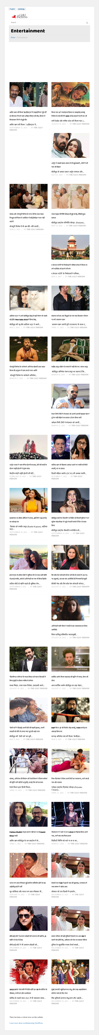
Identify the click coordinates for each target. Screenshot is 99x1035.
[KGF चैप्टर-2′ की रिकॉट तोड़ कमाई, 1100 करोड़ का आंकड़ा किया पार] (70, 710)
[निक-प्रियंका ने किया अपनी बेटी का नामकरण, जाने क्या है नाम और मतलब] (70, 760)
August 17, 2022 (58, 688)
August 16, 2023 (58, 124)
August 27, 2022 (58, 587)
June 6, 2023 (15, 229)
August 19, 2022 (17, 688)
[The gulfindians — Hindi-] (20, 16)
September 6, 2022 (18, 587)
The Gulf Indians (80, 124)
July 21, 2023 (57, 175)
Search (87, 22)
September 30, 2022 (19, 532)
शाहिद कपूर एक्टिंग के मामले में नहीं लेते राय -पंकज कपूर (69, 366)
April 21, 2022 (57, 793)
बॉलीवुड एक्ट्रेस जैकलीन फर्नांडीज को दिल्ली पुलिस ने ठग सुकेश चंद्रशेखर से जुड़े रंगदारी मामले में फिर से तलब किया (70, 522)
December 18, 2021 (18, 1001)
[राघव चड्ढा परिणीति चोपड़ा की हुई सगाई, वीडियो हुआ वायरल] (70, 196)
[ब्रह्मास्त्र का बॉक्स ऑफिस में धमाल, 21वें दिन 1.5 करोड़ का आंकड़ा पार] (29, 500)
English (12, 9)
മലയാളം (21, 9)
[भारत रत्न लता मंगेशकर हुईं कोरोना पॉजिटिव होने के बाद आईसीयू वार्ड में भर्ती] (29, 865)
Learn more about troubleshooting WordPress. (26, 1023)
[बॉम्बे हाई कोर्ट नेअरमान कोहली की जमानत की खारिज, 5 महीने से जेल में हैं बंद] (29, 918)
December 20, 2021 (18, 948)
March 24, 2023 (58, 375)
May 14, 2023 (57, 226)
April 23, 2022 (16, 790)
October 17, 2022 (59, 476)
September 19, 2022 (60, 533)
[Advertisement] (49, 61)
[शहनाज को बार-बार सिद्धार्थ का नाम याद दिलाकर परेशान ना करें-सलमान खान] (70, 298)
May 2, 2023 (15, 327)
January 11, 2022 (17, 895)
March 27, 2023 (16, 378)
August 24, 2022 (58, 638)
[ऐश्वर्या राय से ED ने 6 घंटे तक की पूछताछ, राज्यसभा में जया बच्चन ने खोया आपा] (70, 865)
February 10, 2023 (18, 476)
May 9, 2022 (15, 739)
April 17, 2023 (57, 327)
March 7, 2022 (57, 844)
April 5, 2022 (15, 844)
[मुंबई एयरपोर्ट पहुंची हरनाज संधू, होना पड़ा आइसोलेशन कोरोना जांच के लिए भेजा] (70, 971)
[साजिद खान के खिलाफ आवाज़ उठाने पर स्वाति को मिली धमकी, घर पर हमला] (70, 447)
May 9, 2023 (56, 277)
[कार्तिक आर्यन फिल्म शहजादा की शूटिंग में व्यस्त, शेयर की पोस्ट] (70, 659)
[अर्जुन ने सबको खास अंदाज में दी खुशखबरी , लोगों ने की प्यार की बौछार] (70, 145)
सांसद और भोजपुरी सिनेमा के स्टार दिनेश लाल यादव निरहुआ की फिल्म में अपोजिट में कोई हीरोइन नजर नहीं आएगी (27, 218)
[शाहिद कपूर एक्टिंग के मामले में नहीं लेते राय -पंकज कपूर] (70, 349)
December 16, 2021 (60, 1001)
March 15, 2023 (58, 426)
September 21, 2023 (19, 128)
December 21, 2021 (60, 895)
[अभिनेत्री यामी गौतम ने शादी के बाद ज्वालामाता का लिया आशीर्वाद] (70, 608)
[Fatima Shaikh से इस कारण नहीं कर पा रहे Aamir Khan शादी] (29, 814)
